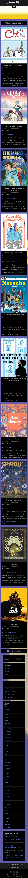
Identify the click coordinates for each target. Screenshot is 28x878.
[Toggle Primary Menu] (14, 7)
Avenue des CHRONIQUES (10, 864)
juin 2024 (6, 779)
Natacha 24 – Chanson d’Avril (14, 314)
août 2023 (6, 807)
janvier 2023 (7, 827)
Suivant (18, 651)
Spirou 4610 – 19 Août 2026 (10, 691)
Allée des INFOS (20, 864)
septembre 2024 (8, 771)
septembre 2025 (8, 737)
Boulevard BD (14, 2)
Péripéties (20, 322)
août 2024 (6, 773)
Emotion (9, 261)
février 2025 (7, 757)
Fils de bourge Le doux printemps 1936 (12, 686)
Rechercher (7, 657)
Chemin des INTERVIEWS (14, 867)
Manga (13, 73)
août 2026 (6, 706)
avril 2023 (6, 818)
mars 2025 (6, 754)
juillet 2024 (6, 776)
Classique (10, 322)
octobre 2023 (7, 801)
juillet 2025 (6, 742)
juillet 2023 (6, 810)
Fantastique (10, 134)
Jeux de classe (14, 439)
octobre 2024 (7, 768)
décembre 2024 (7, 762)
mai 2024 (6, 782)
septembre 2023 (8, 804)
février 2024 (7, 790)
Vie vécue (14, 261)
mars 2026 (6, 720)
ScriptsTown (19, 876)
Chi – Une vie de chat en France (14, 65)
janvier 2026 (7, 726)
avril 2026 (6, 717)
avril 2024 (6, 785)
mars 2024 (6, 787)
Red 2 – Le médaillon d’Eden (14, 126)
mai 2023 (6, 815)
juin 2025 (6, 745)
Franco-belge (15, 322)
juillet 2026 (6, 709)
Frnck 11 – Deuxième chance (10, 688)
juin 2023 (6, 813)
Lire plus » (19, 85)
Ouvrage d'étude (16, 389)
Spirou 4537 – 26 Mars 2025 (14, 500)
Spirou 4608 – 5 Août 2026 (10, 697)
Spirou (9, 508)
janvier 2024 (7, 793)
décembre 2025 (7, 728)
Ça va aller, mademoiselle (14, 253)
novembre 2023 (7, 799)
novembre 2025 (7, 731)
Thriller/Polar (13, 198)
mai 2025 (6, 748)
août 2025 (6, 740)
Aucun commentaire (7, 70)
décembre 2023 (7, 796)
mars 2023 (6, 821)
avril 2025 (6, 751)
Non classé (10, 389)
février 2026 (7, 723)
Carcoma (14, 564)
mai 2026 (6, 714)
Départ (18, 659)
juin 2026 (6, 712)
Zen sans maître (14, 624)
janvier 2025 (7, 759)
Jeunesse (10, 73)
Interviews (6, 674)
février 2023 (7, 824)
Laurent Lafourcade (14, 67)
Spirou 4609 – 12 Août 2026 (10, 694)
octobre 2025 (7, 734)
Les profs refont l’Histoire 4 (13, 836)
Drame (9, 198)
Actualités (5, 508)
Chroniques (5, 73)
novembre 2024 (7, 765)
